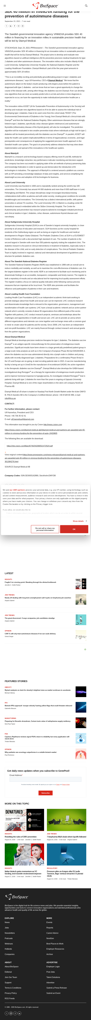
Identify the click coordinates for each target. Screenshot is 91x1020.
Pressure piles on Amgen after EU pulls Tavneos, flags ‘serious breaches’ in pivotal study (65, 873)
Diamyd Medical (55, 80)
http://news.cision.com (52, 425)
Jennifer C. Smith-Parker (12, 585)
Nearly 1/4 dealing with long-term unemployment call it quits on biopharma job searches (38, 598)
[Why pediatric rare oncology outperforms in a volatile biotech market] (81, 754)
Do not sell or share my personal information (45, 529)
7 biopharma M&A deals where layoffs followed (66, 837)
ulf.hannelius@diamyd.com (22, 419)
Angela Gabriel (9, 600)
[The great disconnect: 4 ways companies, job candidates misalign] (81, 619)
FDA (6, 734)
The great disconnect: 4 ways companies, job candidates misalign (30, 618)
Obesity (8, 687)
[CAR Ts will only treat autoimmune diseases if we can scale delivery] (81, 635)
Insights (8, 579)
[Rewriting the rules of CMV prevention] (24, 820)
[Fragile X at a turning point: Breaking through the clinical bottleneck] (81, 584)
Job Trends (10, 595)
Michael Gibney (10, 693)
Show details (78, 521)
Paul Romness (9, 755)
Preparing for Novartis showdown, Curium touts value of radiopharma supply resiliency (37, 721)
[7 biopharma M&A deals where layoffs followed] (66, 820)
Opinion (8, 631)
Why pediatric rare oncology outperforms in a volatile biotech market (30, 752)
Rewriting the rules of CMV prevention (21, 837)
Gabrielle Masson (10, 708)
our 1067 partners (17, 490)
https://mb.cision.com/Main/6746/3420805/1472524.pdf (30, 446)
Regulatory (52, 868)
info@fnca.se (10, 398)
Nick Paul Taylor (10, 724)
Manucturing (10, 718)
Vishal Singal (9, 636)
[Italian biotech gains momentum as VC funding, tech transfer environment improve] (24, 854)
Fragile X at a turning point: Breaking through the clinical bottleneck (30, 582)
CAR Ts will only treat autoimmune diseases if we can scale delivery (30, 634)
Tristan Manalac (10, 741)
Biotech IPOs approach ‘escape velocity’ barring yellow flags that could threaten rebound (38, 706)
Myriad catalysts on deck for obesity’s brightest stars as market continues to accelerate (38, 690)
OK (74, 529)
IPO (6, 703)
